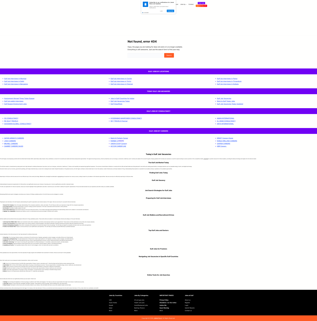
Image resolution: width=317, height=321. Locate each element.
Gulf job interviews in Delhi (14, 81)
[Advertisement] (158, 21)
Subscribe (170, 11)
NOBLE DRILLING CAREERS (227, 141)
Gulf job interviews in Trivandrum (229, 81)
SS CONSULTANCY (11, 118)
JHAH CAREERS (10, 141)
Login (186, 305)
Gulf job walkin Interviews (13, 101)
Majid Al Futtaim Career (119, 138)
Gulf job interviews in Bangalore (16, 84)
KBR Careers (221, 146)
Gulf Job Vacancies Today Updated (230, 104)
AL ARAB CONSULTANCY (226, 121)
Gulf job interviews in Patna (227, 79)
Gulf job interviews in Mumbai (15, 79)
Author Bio (163, 305)
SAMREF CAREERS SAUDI (13, 146)
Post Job (201, 3)
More (110, 310)
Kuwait (111, 305)
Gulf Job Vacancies (224, 98)
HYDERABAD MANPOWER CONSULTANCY (126, 118)
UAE (110, 300)
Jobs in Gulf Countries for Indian (122, 98)
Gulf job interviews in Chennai (122, 84)
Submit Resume (201, 6)
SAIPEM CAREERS (223, 144)
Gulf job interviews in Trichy (121, 81)
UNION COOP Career (118, 144)
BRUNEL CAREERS (11, 144)
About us (187, 300)
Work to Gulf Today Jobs (226, 101)
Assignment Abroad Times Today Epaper (19, 98)
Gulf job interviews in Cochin (121, 79)
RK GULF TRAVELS (11, 121)
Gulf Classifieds (116, 104)
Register (187, 302)
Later (161, 11)
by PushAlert (146, 12)
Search (169, 55)
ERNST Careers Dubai (225, 138)
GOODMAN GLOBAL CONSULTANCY (17, 124)
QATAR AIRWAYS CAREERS (14, 138)
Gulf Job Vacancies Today (120, 101)
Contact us (188, 310)
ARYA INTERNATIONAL (225, 124)
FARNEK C (114, 141)
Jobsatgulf (205, 158)
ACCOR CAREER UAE (118, 146)
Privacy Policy (164, 300)
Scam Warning (164, 308)
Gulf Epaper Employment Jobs (15, 104)
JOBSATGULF (158, 318)
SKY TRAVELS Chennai (119, 121)
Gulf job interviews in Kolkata (228, 84)
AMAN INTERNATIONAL (225, 118)
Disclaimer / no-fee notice (168, 302)
